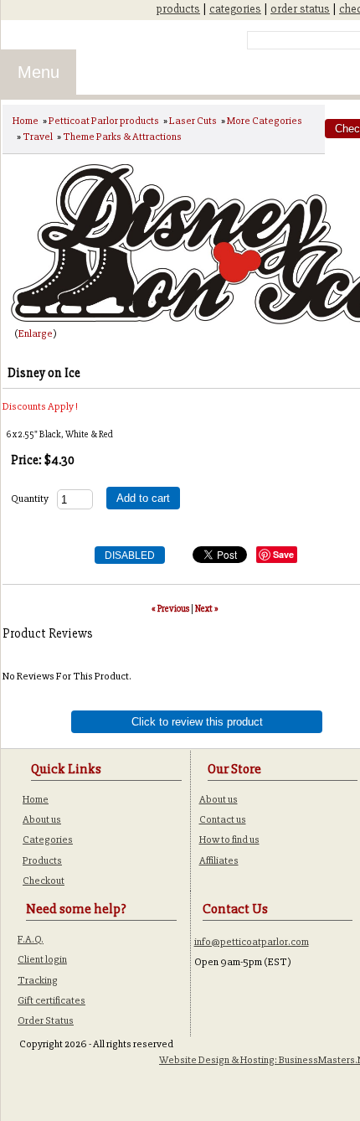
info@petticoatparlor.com (251, 941)
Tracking (38, 980)
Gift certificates (51, 1000)
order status (300, 9)
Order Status (46, 1020)
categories (235, 9)
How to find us (229, 839)
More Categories (264, 120)
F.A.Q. (31, 939)
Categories (48, 839)
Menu (38, 72)
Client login (42, 959)
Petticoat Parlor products (104, 120)
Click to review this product (197, 721)
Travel (38, 136)
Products (42, 860)
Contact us (222, 819)
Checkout (43, 880)
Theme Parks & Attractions (122, 136)
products (178, 9)
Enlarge (35, 333)
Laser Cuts (193, 120)
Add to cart (143, 498)
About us (42, 819)
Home (26, 120)
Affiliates (219, 860)
